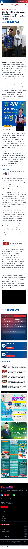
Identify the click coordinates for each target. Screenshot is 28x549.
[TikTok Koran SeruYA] (11, 495)
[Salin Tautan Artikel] (18, 22)
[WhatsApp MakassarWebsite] (20, 544)
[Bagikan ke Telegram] (16, 22)
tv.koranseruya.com (10, 343)
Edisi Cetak (5, 9)
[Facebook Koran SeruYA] (2, 495)
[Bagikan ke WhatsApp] (13, 22)
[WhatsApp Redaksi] (14, 495)
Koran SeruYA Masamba (5, 536)
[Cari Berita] (26, 5)
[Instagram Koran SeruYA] (8, 495)
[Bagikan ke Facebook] (8, 22)
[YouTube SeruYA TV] (5, 495)
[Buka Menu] (2, 5)
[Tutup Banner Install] (26, 1)
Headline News (4, 526)
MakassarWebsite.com (15, 544)
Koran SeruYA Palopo (5, 531)
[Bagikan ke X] (11, 22)
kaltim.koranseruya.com (11, 352)
